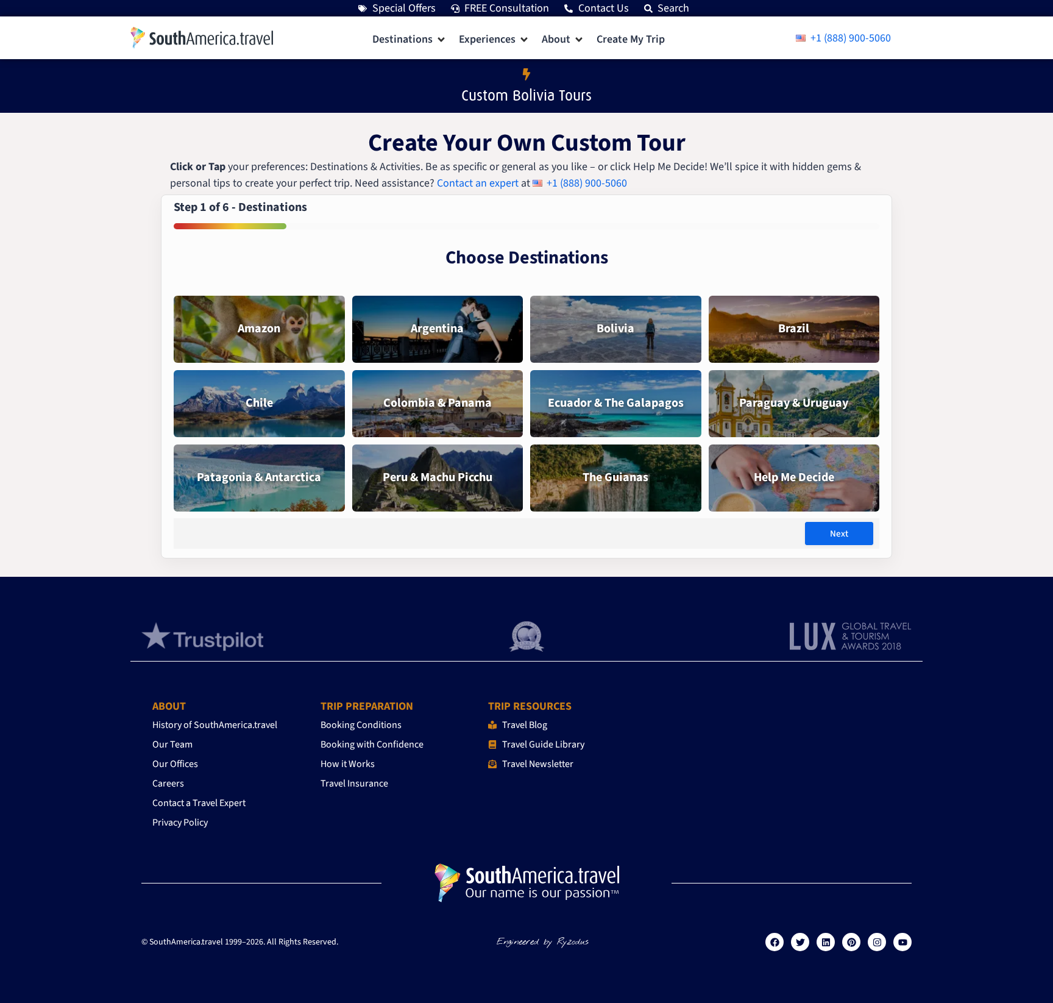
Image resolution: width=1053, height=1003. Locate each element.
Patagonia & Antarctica (259, 477)
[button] (409, 39)
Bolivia (615, 328)
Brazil (793, 328)
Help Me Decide (794, 477)
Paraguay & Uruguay (793, 403)
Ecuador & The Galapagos (616, 403)
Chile (259, 403)
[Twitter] (800, 942)
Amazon (259, 328)
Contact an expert (478, 183)
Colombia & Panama (437, 403)
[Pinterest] (851, 942)
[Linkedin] (826, 942)
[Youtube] (902, 942)
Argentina (437, 328)
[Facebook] (774, 942)
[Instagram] (877, 942)
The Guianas (615, 477)
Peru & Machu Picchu (437, 477)
